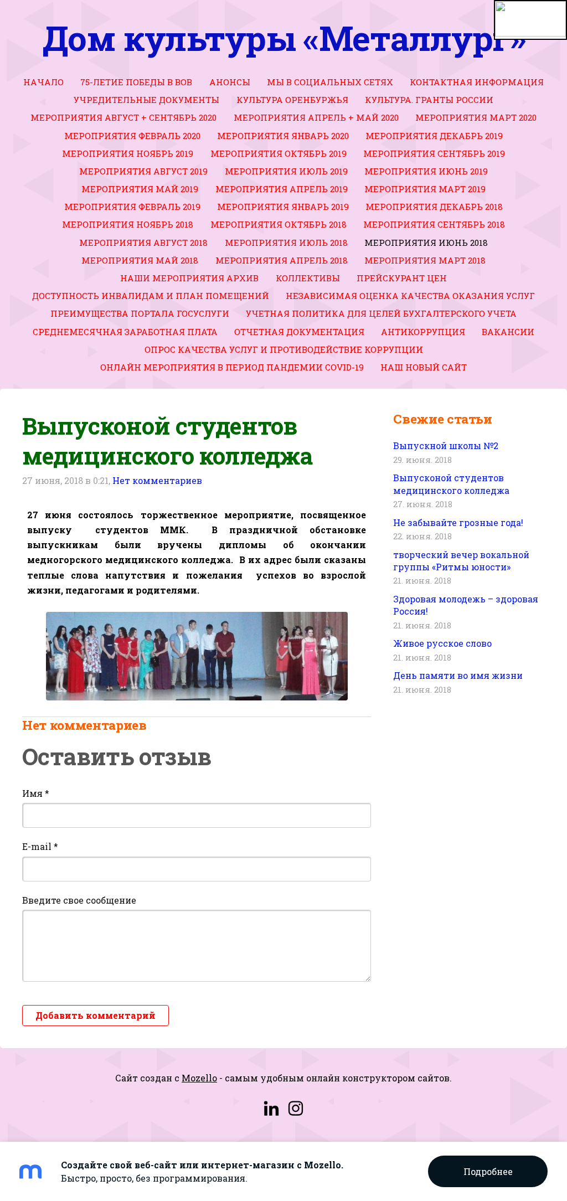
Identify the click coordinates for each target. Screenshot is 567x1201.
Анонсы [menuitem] (229, 81)
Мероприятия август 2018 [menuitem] (143, 242)
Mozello (199, 1078)
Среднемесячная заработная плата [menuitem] (125, 331)
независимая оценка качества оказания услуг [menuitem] (410, 295)
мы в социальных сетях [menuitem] (330, 81)
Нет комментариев (157, 480)
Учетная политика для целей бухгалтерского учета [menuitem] (381, 313)
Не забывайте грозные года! (458, 522)
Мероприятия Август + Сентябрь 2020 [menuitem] (123, 117)
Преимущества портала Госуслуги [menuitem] (139, 313)
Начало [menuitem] (43, 81)
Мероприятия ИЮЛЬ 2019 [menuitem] (286, 171)
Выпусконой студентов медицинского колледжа (451, 484)
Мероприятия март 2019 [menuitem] (425, 188)
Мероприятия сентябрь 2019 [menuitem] (434, 153)
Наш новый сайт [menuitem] (423, 367)
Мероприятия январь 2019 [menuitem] (283, 206)
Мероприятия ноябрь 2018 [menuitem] (127, 224)
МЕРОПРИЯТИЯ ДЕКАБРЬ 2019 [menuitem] (434, 135)
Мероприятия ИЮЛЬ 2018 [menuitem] (286, 242)
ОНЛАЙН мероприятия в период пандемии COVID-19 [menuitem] (232, 367)
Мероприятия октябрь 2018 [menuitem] (278, 224)
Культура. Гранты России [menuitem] (429, 99)
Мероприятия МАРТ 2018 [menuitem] (425, 260)
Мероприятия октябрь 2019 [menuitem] (278, 153)
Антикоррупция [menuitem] (423, 331)
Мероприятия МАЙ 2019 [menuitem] (139, 188)
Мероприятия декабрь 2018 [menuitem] (434, 206)
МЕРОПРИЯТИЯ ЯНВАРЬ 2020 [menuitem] (283, 135)
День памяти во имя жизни (458, 675)
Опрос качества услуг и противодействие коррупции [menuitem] (284, 349)
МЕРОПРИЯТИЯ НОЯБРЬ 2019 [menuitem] (127, 153)
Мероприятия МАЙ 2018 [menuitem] (139, 260)
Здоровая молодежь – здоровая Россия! (465, 605)
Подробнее (488, 1171)
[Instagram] (296, 1108)
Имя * (35, 793)
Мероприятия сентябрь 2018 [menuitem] (434, 224)
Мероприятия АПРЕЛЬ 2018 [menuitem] (281, 260)
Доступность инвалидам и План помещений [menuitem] (150, 295)
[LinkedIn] (271, 1108)
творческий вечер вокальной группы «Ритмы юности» (461, 561)
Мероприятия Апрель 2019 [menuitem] (281, 188)
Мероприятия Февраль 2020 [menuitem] (132, 135)
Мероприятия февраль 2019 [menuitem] (132, 206)
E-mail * (40, 846)
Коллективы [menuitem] (308, 278)
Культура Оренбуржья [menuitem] (292, 99)
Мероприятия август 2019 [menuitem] (143, 171)
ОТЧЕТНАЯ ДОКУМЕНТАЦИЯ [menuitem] (299, 331)
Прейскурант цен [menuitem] (402, 278)
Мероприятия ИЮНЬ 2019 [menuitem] (426, 171)
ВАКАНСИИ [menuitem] (508, 331)
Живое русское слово (442, 643)
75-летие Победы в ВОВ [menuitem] (136, 81)
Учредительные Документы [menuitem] (146, 99)
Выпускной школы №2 (445, 445)
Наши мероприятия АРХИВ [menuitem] (189, 278)
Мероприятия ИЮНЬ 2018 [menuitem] (426, 242)
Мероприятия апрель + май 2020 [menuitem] (316, 117)
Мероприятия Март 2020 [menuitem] (476, 117)
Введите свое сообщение (79, 900)
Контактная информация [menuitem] (477, 81)
